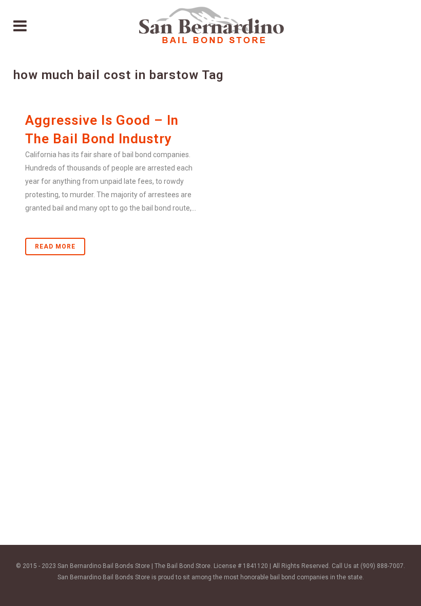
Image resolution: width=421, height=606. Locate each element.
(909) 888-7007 (382, 566)
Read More (55, 246)
